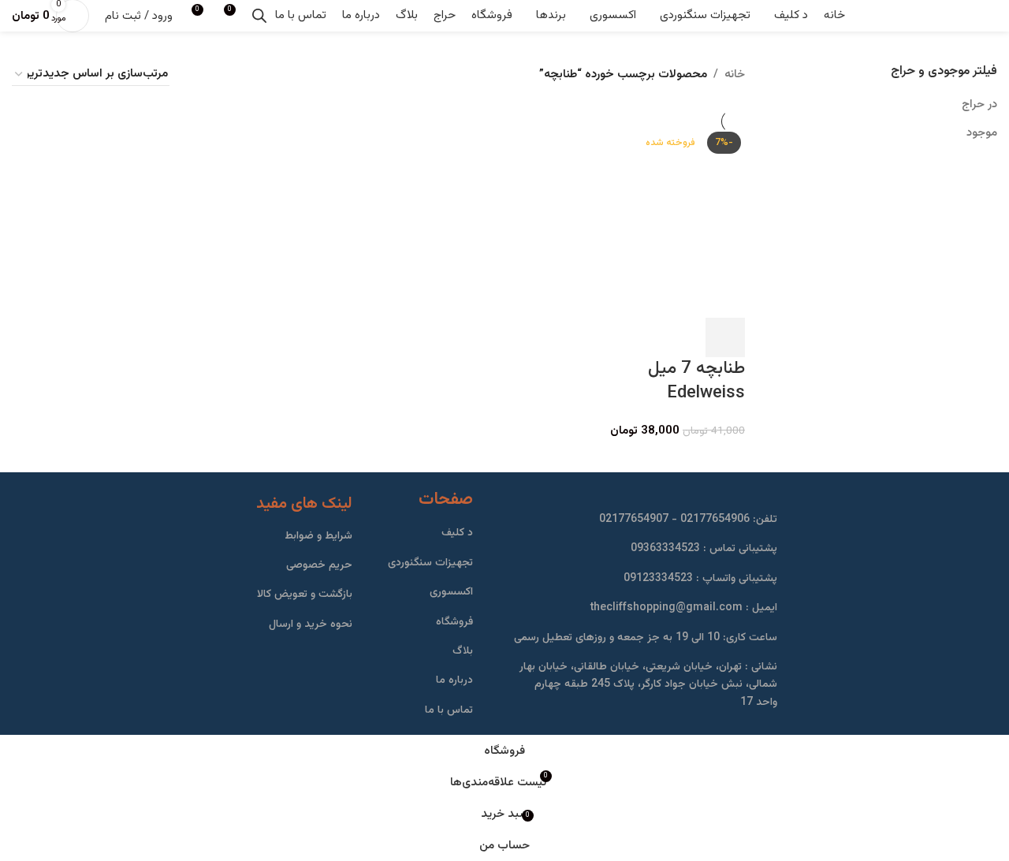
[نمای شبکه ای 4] (201, 74)
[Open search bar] (259, 16)
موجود (981, 133)
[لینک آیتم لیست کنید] (416, 533)
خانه (734, 74)
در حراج (979, 104)
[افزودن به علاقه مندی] (682, 337)
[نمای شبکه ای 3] (229, 74)
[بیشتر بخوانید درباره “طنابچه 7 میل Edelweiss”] (725, 337)
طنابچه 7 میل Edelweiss (696, 381)
